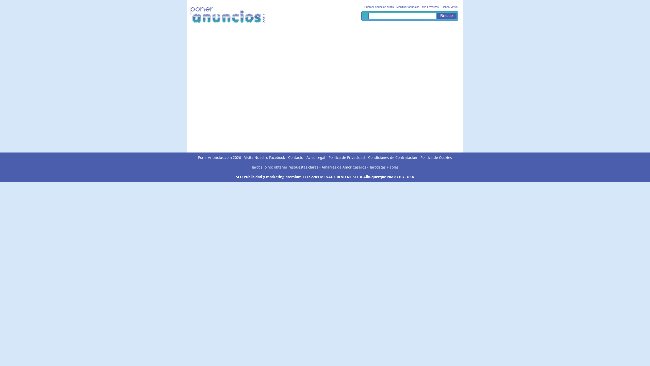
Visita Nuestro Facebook (264, 157)
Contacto (295, 157)
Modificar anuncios (407, 6)
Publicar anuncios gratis (379, 6)
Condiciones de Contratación (392, 157)
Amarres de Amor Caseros (344, 167)
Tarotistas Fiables (384, 167)
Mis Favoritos (430, 6)
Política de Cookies (436, 157)
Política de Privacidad (347, 157)
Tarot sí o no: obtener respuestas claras (284, 167)
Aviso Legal (315, 157)
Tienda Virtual (449, 6)
